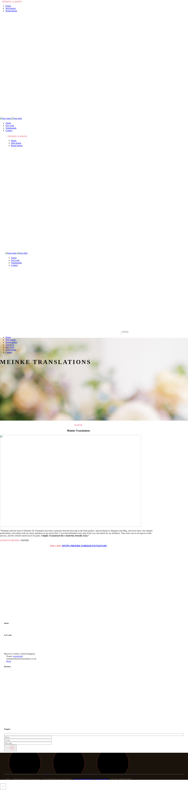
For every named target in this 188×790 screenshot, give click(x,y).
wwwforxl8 (18, 656)
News (8, 661)
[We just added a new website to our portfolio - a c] (141, 583)
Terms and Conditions (84, 779)
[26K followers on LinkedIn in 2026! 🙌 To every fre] (172, 580)
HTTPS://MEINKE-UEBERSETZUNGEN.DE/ (84, 546)
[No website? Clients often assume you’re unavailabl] (47, 584)
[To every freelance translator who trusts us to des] (15, 582)
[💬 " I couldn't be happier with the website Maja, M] (109, 578)
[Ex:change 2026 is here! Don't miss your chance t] (78, 579)
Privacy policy (102, 779)
